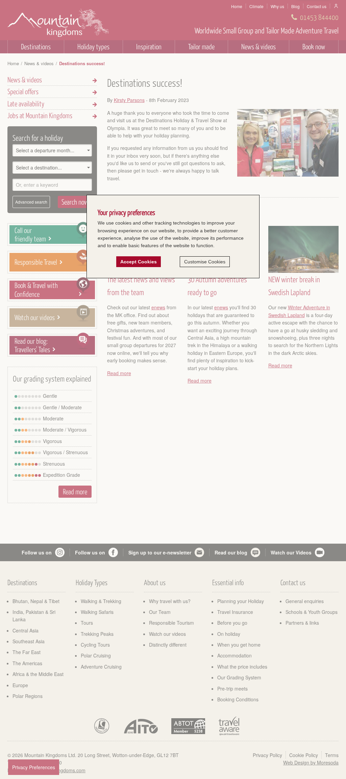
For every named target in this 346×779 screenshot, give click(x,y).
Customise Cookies (204, 261)
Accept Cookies (138, 261)
